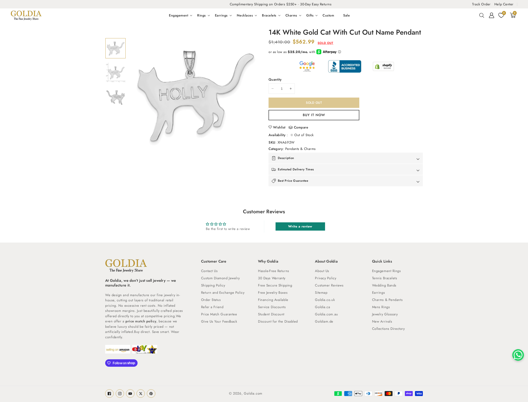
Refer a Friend (212, 306)
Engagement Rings (386, 270)
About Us (322, 270)
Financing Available (273, 299)
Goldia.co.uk (325, 299)
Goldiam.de (324, 321)
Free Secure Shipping (275, 285)
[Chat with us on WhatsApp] (518, 355)
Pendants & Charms (300, 148)
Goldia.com (253, 393)
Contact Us (209, 270)
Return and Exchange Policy (222, 292)
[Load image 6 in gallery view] (115, 97)
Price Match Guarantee (219, 314)
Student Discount (271, 314)
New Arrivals (382, 321)
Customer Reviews (329, 285)
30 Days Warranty (271, 278)
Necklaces (245, 15)
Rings (201, 15)
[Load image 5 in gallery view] (115, 72)
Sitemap (321, 292)
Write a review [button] (300, 226)
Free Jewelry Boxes (273, 292)
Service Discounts (272, 306)
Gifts (310, 15)
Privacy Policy (325, 278)
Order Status (211, 299)
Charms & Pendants (387, 299)
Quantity (275, 79)
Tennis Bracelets (384, 278)
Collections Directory (388, 328)
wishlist (279, 127)
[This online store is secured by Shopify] (383, 66)
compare (301, 127)
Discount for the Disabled (278, 321)
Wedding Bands (384, 285)
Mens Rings (381, 306)
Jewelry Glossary (385, 314)
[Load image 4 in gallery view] (115, 48)
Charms (291, 15)
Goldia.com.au (326, 314)
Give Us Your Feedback (219, 321)
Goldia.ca (322, 306)
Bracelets (269, 15)
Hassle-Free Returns (273, 270)
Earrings (221, 15)
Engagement (178, 15)
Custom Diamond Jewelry (220, 278)
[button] (481, 15)
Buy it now (314, 114)
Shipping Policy (213, 285)
